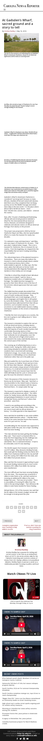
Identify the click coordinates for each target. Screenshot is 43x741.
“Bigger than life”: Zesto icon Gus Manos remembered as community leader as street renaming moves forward (21, 699)
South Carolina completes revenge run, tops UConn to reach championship (21, 694)
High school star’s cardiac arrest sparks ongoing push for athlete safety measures (21, 704)
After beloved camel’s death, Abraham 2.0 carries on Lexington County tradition (20, 679)
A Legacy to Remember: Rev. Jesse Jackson (17, 718)
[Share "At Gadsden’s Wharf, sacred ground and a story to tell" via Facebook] (8, 507)
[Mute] (35, 634)
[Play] (5, 634)
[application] (21, 625)
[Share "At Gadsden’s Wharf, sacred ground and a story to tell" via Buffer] (32, 507)
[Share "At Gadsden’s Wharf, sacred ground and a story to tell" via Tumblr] (20, 507)
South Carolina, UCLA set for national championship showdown (20, 689)
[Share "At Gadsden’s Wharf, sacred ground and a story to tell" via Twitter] (12, 507)
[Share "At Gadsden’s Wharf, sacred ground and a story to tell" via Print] (24, 511)
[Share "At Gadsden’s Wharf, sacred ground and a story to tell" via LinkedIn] (28, 507)
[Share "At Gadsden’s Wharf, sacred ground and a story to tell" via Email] (20, 511)
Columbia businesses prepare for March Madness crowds (19, 723)
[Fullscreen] (38, 634)
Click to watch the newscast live (21, 601)
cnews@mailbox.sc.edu (27, 735)
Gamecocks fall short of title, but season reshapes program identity (20, 684)
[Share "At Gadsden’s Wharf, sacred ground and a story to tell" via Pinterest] (24, 507)
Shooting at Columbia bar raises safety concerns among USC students (19, 709)
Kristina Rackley (9, 31)
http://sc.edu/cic (24, 733)
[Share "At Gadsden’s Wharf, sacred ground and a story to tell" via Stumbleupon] (36, 507)
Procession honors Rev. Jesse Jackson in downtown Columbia (19, 714)
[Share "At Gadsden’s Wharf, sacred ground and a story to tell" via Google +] (16, 507)
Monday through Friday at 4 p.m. (21, 603)
